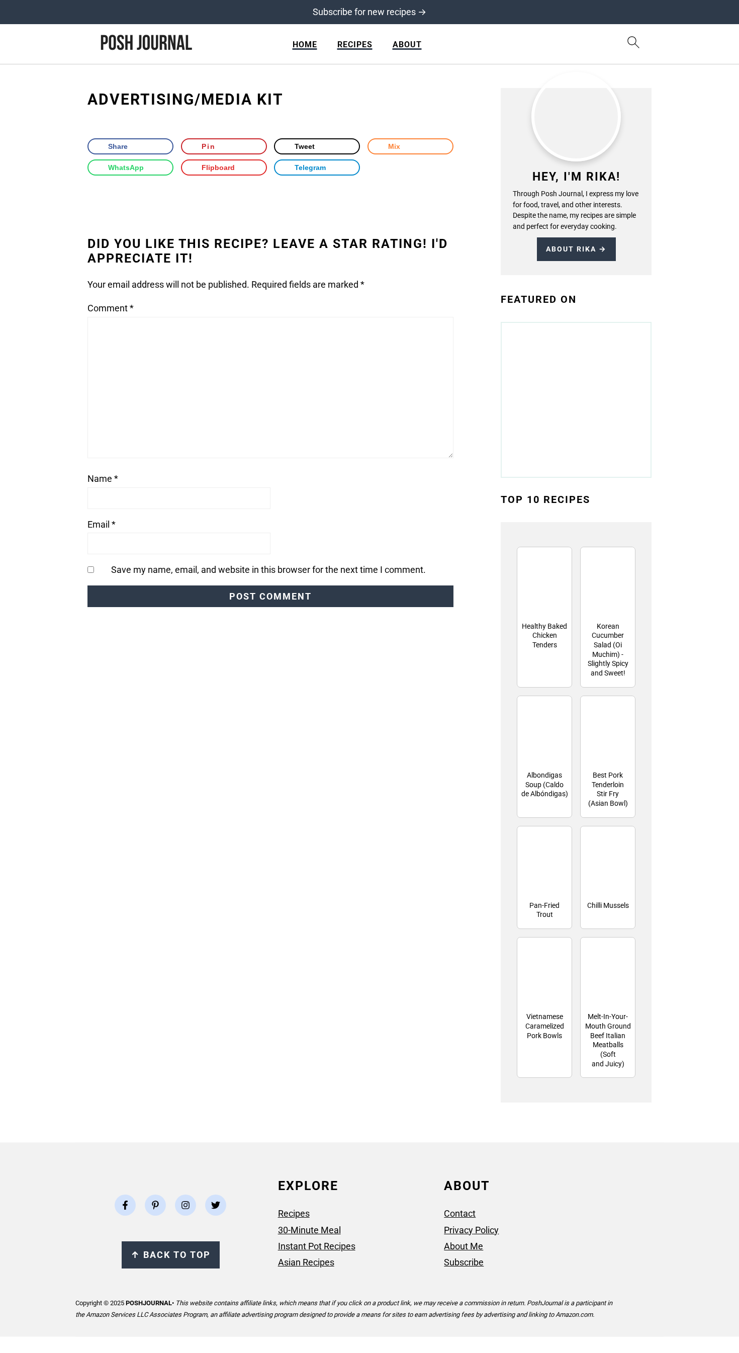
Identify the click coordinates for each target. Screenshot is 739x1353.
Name (102, 478)
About (407, 44)
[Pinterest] (155, 1205)
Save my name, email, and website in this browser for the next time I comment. (268, 569)
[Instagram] (185, 1205)
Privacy (458, 1230)
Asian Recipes (306, 1262)
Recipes (355, 44)
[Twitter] (215, 1205)
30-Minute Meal (309, 1230)
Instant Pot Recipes (316, 1246)
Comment (110, 308)
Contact (460, 1213)
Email (101, 524)
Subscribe (464, 1262)
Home (305, 44)
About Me (463, 1246)
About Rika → (576, 249)
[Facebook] (125, 1205)
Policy (486, 1230)
